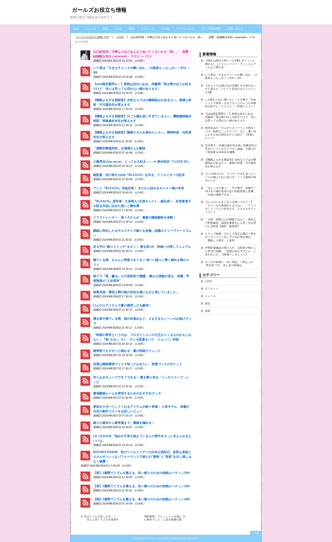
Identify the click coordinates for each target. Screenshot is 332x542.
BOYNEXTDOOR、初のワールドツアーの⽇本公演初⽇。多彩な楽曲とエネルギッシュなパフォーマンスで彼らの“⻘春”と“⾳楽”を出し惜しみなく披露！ (142, 456)
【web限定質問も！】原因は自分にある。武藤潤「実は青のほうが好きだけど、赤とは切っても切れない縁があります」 (230, 117)
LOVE (118, 28)
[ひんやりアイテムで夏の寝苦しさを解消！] (85, 308)
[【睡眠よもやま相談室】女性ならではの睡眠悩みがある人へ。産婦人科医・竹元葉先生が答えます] (85, 103)
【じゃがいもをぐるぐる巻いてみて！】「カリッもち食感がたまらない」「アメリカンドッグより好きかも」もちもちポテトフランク (230, 207)
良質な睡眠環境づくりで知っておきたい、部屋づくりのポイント (137, 364)
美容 (105, 28)
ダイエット (147, 28)
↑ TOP (256, 533)
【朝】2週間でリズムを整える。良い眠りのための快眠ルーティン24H (141, 499)
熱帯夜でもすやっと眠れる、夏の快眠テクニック (127, 350)
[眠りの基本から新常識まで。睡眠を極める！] (85, 426)
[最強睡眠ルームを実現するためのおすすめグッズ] (85, 396)
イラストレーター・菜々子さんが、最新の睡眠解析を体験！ (134, 217)
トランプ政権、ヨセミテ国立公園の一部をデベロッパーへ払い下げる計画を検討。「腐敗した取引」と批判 (230, 237)
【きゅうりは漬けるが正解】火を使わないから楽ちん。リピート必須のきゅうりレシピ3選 (230, 89)
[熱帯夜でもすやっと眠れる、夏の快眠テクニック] (85, 354)
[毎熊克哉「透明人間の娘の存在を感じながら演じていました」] (85, 295)
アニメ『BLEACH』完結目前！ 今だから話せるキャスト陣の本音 (138, 188)
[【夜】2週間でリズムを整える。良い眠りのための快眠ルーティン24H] (85, 476)
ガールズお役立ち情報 (99, 10)
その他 (165, 28)
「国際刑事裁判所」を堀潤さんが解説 (119, 148)
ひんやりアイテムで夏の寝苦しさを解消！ (122, 305)
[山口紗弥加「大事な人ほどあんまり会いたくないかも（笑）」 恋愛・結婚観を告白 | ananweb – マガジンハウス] (85, 55)
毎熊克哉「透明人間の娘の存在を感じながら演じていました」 (136, 292)
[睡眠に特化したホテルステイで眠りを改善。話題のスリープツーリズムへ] (85, 234)
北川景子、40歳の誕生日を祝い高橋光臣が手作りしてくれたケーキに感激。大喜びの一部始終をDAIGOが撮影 (230, 149)
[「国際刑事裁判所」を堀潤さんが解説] (85, 151)
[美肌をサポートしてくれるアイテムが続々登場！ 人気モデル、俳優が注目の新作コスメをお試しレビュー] (85, 410)
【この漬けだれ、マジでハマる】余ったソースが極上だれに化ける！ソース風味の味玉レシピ (230, 177)
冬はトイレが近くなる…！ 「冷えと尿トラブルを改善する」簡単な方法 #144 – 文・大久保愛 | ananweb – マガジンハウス (103, 518)
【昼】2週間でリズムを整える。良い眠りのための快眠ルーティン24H (141, 486)
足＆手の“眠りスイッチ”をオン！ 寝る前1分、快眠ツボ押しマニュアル (142, 246)
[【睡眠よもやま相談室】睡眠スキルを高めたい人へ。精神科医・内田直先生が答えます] (85, 135)
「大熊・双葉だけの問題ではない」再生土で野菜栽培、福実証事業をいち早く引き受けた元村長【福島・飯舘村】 (230, 223)
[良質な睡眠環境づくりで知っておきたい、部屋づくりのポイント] (85, 367)
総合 (76, 28)
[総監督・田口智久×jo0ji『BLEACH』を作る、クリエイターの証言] (85, 178)
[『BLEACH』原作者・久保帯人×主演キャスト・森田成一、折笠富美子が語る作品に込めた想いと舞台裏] (85, 204)
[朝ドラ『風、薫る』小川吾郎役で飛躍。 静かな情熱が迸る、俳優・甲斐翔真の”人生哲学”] (85, 279)
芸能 (131, 28)
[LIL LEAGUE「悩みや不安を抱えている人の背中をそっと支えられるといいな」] (85, 439)
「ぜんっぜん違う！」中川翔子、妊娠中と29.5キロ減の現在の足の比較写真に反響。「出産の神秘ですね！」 (230, 191)
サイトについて (185, 28)
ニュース (90, 28)
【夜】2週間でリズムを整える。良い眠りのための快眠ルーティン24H (141, 472)
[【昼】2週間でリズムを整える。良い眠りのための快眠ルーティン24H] (85, 489)
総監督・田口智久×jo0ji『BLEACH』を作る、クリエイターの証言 (139, 174)
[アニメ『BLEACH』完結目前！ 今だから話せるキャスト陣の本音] (85, 191)
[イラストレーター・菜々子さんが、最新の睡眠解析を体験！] (85, 220)
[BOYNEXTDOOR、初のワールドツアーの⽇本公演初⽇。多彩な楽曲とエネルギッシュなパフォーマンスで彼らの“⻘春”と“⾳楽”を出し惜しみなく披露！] (85, 455)
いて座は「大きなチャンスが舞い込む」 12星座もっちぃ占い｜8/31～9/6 (231, 76)
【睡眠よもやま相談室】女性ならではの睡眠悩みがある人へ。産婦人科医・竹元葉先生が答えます (230, 163)
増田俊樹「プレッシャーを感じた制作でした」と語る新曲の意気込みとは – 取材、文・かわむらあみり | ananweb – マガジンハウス (163, 518)
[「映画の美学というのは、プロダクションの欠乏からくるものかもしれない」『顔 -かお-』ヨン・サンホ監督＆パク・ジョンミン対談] (85, 338)
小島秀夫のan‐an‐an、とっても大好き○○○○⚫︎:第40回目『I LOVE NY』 (142, 161)
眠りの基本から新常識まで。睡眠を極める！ (124, 422)
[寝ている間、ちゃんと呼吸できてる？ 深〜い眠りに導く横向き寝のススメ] (85, 263)
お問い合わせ (235, 28)
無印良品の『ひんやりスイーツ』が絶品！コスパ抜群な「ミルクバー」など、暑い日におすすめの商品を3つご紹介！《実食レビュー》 (230, 133)
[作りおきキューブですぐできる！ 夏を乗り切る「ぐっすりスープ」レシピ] (85, 380)
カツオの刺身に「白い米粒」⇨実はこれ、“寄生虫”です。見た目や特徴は (230, 263)
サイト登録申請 (211, 28)
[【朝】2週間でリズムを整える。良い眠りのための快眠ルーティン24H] (85, 502)
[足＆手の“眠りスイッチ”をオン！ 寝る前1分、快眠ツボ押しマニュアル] (85, 250)
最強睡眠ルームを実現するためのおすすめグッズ (127, 393)
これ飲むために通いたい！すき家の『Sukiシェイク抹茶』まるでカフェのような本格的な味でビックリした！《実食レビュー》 (230, 103)
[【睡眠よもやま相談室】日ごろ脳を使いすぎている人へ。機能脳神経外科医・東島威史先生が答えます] (85, 119)
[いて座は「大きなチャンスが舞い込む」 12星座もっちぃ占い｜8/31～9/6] (85, 71)
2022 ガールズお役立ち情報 (162, 538)
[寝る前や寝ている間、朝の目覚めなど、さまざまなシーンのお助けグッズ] (85, 322)
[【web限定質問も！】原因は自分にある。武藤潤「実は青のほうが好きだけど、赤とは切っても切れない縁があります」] (85, 87)
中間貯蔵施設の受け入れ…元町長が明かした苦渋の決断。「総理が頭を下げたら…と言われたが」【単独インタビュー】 (230, 251)
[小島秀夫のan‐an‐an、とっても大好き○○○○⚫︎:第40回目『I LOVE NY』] (85, 164)
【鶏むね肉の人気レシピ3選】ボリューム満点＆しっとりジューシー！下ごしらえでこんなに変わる (230, 64)
